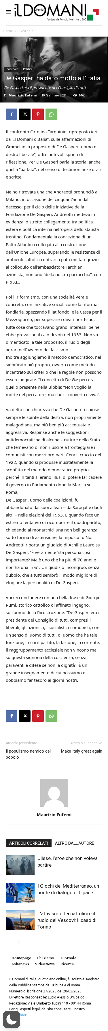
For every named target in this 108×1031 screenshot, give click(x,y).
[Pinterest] (38, 114)
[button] (11, 1019)
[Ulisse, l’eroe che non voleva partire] (20, 865)
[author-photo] (54, 806)
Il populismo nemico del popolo (28, 754)
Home (8, 31)
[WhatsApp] (51, 114)
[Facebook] (11, 114)
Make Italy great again (81, 751)
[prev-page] (9, 941)
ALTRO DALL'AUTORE (74, 843)
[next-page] (18, 941)
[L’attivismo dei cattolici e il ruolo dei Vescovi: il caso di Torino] (20, 920)
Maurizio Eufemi (23, 95)
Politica (28, 69)
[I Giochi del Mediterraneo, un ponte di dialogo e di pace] (20, 893)
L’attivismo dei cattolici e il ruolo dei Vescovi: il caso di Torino (66, 920)
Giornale (25, 31)
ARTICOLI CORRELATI (28, 843)
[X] (25, 114)
